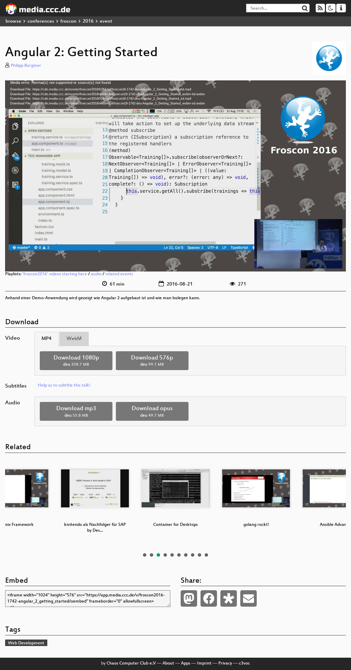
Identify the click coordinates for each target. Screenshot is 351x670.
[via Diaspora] (228, 598)
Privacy (225, 663)
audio (96, 274)
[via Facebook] (209, 598)
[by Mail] (248, 598)
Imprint (204, 663)
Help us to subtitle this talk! (64, 385)
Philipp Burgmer (26, 65)
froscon (68, 21)
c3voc (244, 663)
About (168, 663)
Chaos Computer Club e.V (131, 663)
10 (206, 555)
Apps (185, 663)
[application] (175, 175)
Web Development (26, 643)
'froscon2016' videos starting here (54, 274)
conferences (40, 21)
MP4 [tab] (46, 339)
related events (119, 274)
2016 (88, 21)
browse (13, 21)
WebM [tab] (74, 339)
